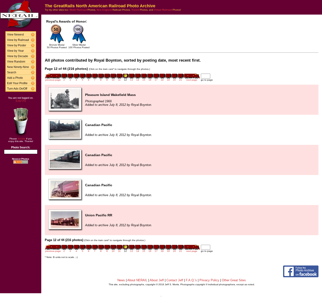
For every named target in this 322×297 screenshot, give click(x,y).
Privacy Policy (209, 280)
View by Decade (17, 56)
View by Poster (16, 45)
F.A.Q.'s (191, 280)
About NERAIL (137, 280)
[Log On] (21, 100)
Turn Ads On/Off (17, 88)
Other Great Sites (234, 280)
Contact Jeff (174, 280)
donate (21, 138)
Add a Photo (15, 77)
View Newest (15, 34)
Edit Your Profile (17, 83)
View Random (16, 61)
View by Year (15, 50)
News (121, 280)
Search (11, 72)
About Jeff (157, 280)
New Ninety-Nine (18, 67)
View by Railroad (18, 40)
